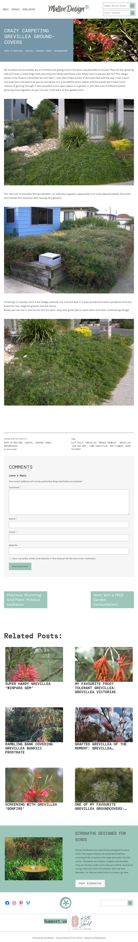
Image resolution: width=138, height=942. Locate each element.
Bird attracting (13, 51)
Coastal (29, 51)
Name (13, 518)
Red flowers (116, 446)
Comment (15, 487)
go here (124, 872)
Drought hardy (44, 51)
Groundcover (60, 51)
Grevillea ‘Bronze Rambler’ (101, 442)
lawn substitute (98, 446)
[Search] (132, 5)
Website (13, 545)
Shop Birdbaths (90, 883)
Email (13, 532)
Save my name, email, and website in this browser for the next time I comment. (54, 558)
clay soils (77, 442)
